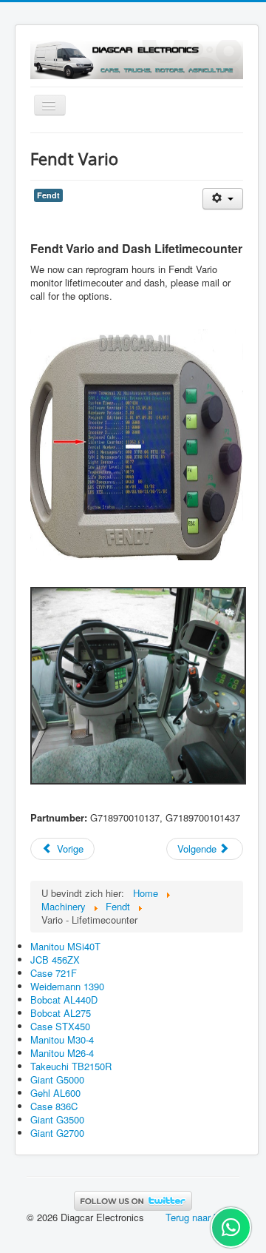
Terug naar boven (202, 1217)
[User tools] (222, 198)
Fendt (48, 195)
